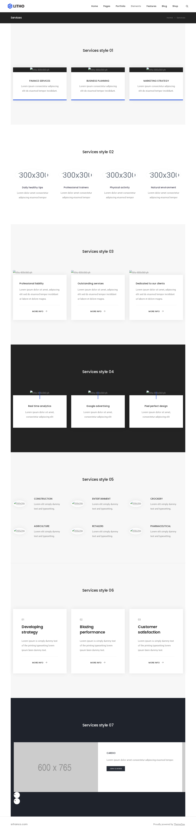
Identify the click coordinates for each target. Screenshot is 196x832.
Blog (164, 6)
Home (94, 6)
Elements (136, 6)
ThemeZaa (179, 824)
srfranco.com (19, 824)
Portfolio (120, 6)
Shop (175, 6)
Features (151, 6)
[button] (39, 311)
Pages (106, 6)
